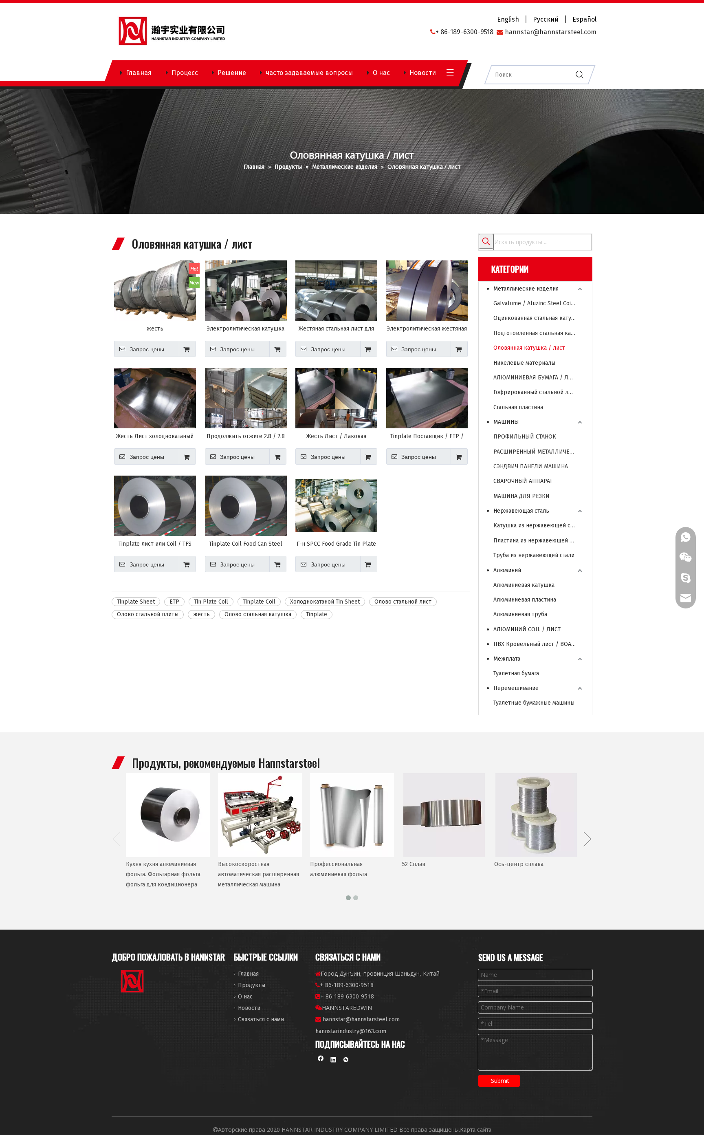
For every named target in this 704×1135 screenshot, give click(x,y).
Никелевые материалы (524, 362)
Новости (422, 73)
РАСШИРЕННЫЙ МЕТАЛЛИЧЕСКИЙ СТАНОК (538, 451)
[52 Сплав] (444, 815)
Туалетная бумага (516, 673)
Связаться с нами (261, 1019)
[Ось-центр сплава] (536, 815)
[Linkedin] (333, 1061)
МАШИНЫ (506, 422)
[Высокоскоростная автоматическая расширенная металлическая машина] (260, 815)
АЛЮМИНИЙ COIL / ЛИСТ (527, 629)
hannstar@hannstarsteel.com (361, 1019)
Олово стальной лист (402, 601)
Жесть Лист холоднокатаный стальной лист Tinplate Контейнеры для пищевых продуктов (155, 436)
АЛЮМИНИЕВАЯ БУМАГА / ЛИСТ (536, 377)
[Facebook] (321, 1061)
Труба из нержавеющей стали (533, 555)
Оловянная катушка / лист (529, 347)
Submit (500, 1080)
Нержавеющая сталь (521, 510)
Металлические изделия (526, 288)
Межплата (506, 658)
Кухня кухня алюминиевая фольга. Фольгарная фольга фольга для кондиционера (163, 874)
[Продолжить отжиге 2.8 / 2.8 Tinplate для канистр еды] (246, 407)
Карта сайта (475, 1129)
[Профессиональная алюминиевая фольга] (352, 815)
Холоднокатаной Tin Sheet (325, 601)
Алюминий (507, 570)
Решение (232, 73)
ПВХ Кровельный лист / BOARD (536, 644)
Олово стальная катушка (257, 614)
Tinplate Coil (259, 601)
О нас (381, 73)
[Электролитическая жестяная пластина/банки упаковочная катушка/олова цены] (427, 296)
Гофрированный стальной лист (535, 392)
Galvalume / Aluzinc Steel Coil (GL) (538, 303)
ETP (174, 601)
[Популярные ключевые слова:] (486, 241)
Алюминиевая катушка (523, 585)
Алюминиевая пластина (524, 599)
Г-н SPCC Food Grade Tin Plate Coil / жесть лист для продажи (336, 544)
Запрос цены (147, 349)
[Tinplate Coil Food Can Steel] (246, 505)
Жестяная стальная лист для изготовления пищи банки (336, 329)
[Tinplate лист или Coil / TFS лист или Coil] (155, 505)
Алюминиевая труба (520, 614)
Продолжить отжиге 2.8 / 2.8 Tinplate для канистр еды (246, 436)
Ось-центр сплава (518, 864)
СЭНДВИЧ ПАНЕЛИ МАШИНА (530, 466)
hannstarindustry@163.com (350, 1031)
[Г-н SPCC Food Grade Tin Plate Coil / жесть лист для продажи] (336, 505)
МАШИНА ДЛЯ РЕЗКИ (521, 496)
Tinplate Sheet (136, 601)
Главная (139, 73)
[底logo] (133, 983)
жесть (155, 328)
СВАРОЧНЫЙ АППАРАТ (522, 481)
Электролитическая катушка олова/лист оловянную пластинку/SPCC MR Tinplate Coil (245, 329)
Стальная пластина (518, 407)
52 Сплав (413, 864)
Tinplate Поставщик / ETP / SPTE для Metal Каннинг (427, 436)
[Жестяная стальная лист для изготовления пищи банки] (336, 301)
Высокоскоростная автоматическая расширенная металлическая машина (258, 874)
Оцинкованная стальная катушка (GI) (538, 318)
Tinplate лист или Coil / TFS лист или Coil (155, 544)
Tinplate (316, 614)
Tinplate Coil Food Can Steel (245, 543)
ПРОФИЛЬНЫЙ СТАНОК (524, 436)
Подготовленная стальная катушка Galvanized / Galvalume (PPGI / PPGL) (538, 333)
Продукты (251, 985)
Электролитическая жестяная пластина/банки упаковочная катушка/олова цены (427, 329)
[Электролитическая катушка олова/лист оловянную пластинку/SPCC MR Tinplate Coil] (246, 302)
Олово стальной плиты (147, 614)
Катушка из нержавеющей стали (537, 525)
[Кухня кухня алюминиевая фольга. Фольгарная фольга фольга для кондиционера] (168, 815)
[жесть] (155, 301)
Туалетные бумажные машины (533, 702)
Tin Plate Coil (211, 601)
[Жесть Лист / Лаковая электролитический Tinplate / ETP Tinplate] (336, 406)
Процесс (185, 73)
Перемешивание (516, 688)
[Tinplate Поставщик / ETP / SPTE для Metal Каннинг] (427, 398)
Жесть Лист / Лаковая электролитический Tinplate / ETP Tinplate (336, 436)
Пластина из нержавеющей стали (538, 540)
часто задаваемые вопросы (309, 73)
